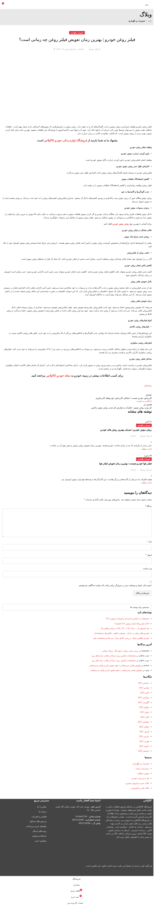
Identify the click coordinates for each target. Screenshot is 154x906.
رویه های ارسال (39, 831)
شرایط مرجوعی (39, 836)
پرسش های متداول (38, 821)
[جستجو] (5, 607)
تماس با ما (41, 807)
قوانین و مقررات (39, 816)
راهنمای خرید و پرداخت (36, 826)
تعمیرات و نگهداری (144, 459)
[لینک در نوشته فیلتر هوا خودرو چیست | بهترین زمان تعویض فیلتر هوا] (77, 438)
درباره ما (42, 811)
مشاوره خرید (40, 841)
